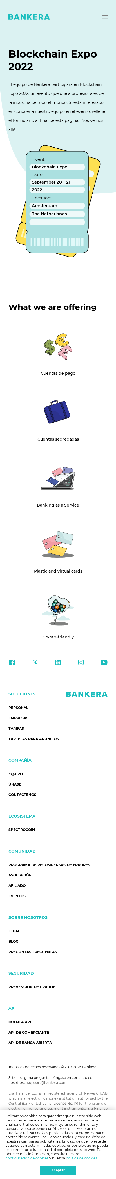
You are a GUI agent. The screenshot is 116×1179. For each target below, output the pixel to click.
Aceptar (58, 1170)
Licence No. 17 (65, 1103)
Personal (18, 708)
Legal (14, 931)
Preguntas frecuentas (32, 952)
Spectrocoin (21, 830)
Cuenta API (19, 1022)
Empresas (18, 718)
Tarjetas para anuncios (33, 739)
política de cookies (81, 1158)
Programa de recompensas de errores (49, 865)
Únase (14, 784)
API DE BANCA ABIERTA (30, 1043)
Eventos (17, 896)
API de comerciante (28, 1032)
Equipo (15, 774)
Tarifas (16, 728)
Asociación (20, 875)
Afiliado (17, 885)
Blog (13, 941)
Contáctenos (22, 795)
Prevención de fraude (31, 987)
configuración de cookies (27, 1158)
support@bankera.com (47, 1082)
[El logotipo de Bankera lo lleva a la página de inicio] (29, 16)
